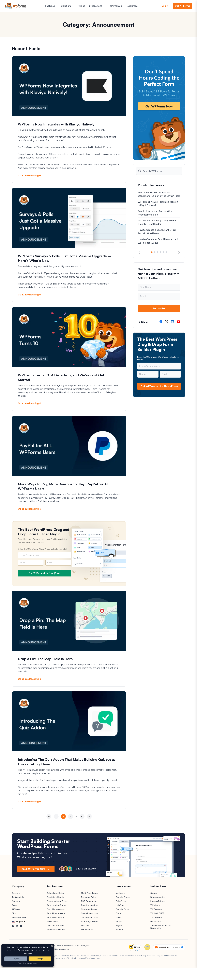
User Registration (89, 921)
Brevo (118, 917)
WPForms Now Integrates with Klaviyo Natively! (57, 124)
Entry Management (56, 909)
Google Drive (122, 909)
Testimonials (115, 5)
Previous (48, 821)
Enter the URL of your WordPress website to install (42, 549)
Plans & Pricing (157, 901)
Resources (132, 5)
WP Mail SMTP (157, 913)
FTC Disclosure (19, 917)
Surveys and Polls (89, 917)
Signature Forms (89, 909)
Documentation (157, 897)
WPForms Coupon (61, 949)
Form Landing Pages (56, 905)
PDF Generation (89, 901)
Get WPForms (182, 6)
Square (119, 929)
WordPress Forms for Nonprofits (160, 926)
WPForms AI (87, 929)
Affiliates (16, 909)
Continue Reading (28, 175)
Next (89, 821)
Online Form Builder (56, 893)
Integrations (95, 5)
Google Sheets (123, 897)
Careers (16, 893)
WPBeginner (156, 909)
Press (14, 905)
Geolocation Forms (56, 929)
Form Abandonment (56, 913)
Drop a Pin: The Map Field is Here (45, 659)
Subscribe (159, 308)
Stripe (119, 921)
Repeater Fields (88, 897)
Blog (14, 913)
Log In (165, 6)
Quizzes (85, 925)
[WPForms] (15, 6)
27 (82, 816)
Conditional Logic (55, 897)
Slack (118, 913)
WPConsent (156, 917)
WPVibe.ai (155, 905)
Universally (155, 921)
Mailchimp (120, 893)
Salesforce (121, 901)
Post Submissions (89, 905)
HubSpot (120, 905)
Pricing (81, 5)
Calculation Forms (55, 925)
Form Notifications (55, 917)
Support (154, 893)
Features (50, 5)
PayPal (119, 925)
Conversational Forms (57, 901)
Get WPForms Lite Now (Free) (44, 573)
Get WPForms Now (33, 868)
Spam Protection (89, 913)
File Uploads (52, 921)
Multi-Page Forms (89, 893)
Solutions (66, 5)
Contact (16, 901)
